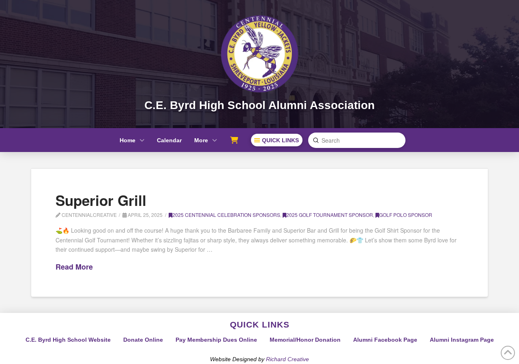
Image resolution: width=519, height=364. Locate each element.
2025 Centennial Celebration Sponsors (226, 214)
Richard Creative (287, 359)
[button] (276, 140)
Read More (74, 267)
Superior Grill (101, 200)
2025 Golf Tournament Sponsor (329, 214)
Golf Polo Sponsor (405, 214)
